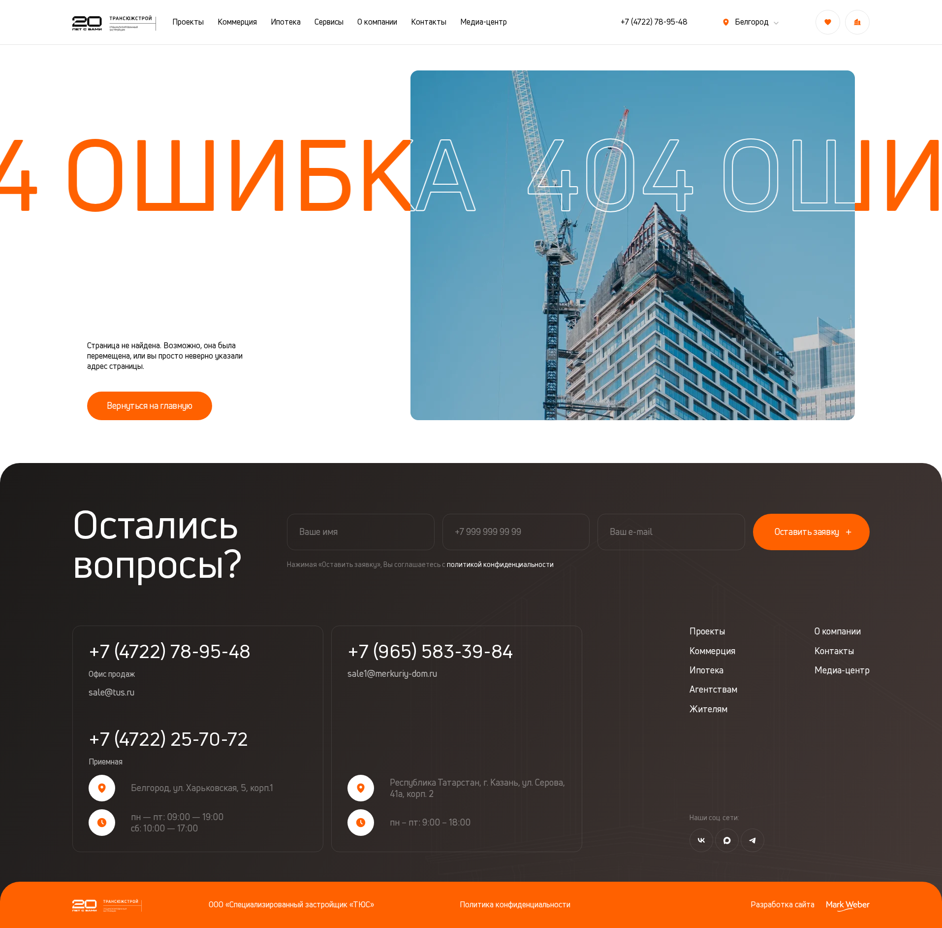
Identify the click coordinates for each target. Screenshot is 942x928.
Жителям (708, 709)
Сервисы (329, 22)
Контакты (428, 22)
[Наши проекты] (857, 22)
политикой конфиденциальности (500, 564)
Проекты (188, 22)
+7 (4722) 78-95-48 (654, 22)
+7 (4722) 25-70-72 (168, 748)
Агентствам (713, 689)
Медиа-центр (483, 22)
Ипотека (286, 22)
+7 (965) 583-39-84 (430, 651)
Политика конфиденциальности (515, 904)
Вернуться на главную (149, 405)
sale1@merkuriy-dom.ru (392, 673)
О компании (377, 22)
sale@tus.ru (111, 692)
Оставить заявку (807, 531)
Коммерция (237, 22)
